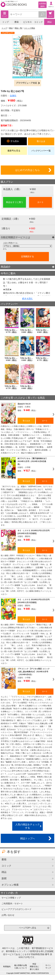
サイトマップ (48, 966)
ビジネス (27, 22)
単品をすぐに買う (14, 202)
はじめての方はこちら (27, 170)
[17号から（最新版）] (27, 246)
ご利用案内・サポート (12, 903)
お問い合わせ (8, 915)
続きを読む (27, 298)
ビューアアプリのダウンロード (16, 909)
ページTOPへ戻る (27, 928)
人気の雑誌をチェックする (27, 826)
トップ (5, 22)
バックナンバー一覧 (41, 150)
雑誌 (49, 22)
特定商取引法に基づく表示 (34, 966)
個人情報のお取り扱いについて (20, 966)
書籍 (16, 22)
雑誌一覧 (18, 28)
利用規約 (7, 966)
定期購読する (27, 256)
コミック (38, 22)
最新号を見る (13, 150)
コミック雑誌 (29, 28)
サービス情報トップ (11, 897)
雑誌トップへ (27, 838)
